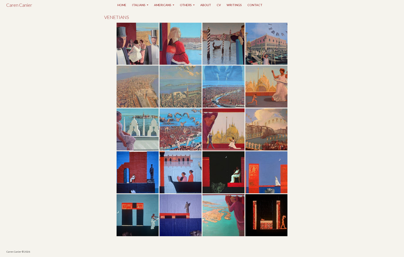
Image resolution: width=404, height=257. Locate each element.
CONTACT (254, 5)
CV (219, 5)
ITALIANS (138, 5)
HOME (121, 5)
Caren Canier (19, 5)
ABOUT (205, 5)
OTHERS (186, 5)
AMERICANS (162, 5)
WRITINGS (234, 5)
